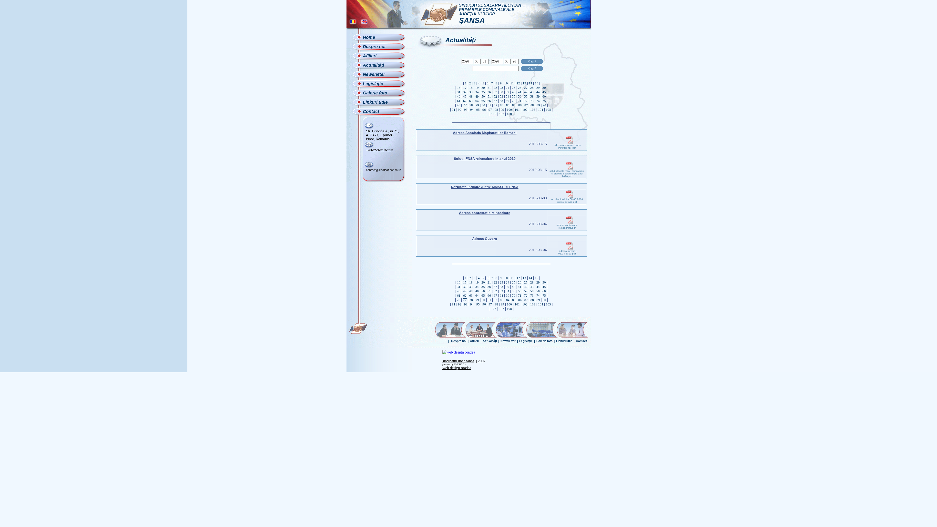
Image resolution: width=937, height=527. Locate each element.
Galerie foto (544, 341)
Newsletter (508, 341)
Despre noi (458, 341)
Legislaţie (526, 341)
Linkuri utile (564, 341)
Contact (581, 341)
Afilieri (474, 341)
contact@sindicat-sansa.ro (383, 170)
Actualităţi (490, 341)
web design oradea (456, 368)
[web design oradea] (458, 352)
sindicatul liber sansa (458, 361)
